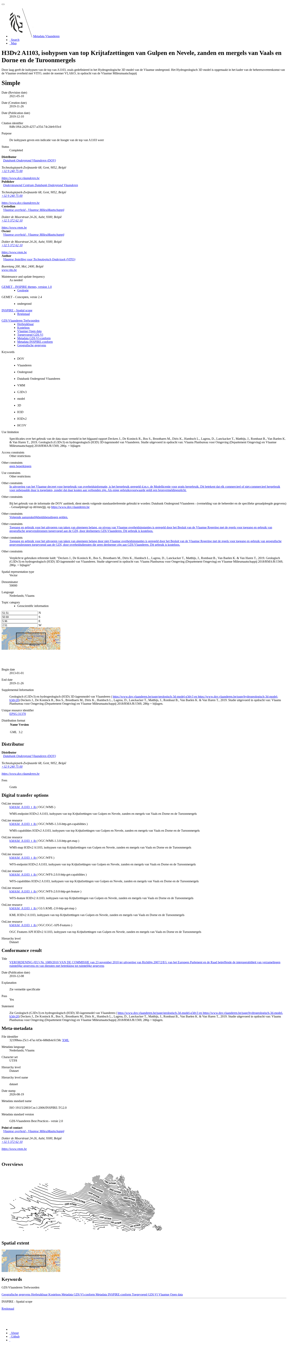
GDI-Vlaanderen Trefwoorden (20, 320)
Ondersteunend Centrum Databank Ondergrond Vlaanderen (40, 185)
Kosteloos (23, 327)
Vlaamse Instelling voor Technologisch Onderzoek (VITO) (39, 259)
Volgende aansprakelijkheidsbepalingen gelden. (38, 517)
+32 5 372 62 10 (12, 220)
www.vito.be (9, 270)
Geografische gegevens (31, 345)
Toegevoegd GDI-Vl (30, 334)
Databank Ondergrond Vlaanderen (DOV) (29, 160)
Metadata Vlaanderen (46, 36)
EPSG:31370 (17, 713)
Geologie (23, 290)
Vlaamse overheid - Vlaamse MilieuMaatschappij (33, 210)
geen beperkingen (20, 466)
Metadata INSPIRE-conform (35, 341)
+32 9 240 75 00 (12, 171)
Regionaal (23, 314)
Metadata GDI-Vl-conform (34, 338)
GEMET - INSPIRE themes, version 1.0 (27, 286)
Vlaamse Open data (29, 331)
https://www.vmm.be (14, 227)
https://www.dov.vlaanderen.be (21, 178)
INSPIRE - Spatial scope (17, 310)
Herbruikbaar (25, 324)
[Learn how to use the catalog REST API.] (9, 1340)
